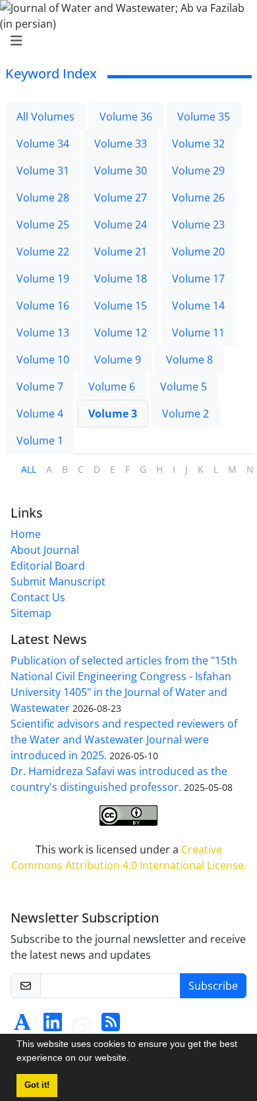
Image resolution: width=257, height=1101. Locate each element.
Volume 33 (120, 143)
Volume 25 (42, 224)
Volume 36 (126, 116)
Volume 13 (42, 332)
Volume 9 (117, 359)
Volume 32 (198, 143)
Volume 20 (198, 251)
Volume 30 (120, 170)
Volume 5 (183, 386)
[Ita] (81, 1026)
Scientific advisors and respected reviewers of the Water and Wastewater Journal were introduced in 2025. (124, 739)
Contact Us (38, 597)
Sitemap (31, 613)
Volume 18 (120, 278)
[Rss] (111, 1026)
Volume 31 (42, 170)
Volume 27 (120, 197)
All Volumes (45, 116)
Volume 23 (198, 224)
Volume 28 (42, 197)
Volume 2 (185, 413)
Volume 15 (120, 305)
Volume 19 (42, 278)
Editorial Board (48, 565)
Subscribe (213, 986)
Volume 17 (198, 278)
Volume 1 (39, 440)
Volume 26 (198, 197)
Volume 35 (203, 116)
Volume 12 (120, 332)
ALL (28, 469)
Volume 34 (42, 143)
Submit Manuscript (58, 581)
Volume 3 (112, 413)
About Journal (45, 550)
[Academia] (22, 1026)
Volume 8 (189, 359)
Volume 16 (42, 305)
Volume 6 (111, 386)
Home (26, 534)
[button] (134, 1059)
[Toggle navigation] (124, 41)
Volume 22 (42, 251)
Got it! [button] (36, 1085)
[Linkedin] (53, 1026)
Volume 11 (198, 332)
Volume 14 (198, 305)
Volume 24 (120, 224)
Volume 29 (198, 170)
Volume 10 (42, 359)
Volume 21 (120, 251)
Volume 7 (39, 386)
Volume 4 (39, 413)
